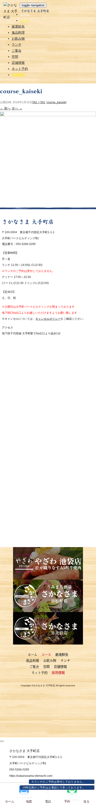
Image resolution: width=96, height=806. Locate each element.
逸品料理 (18, 32)
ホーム (25, 14)
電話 (48, 801)
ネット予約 (20, 69)
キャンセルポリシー (48, 318)
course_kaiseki (56, 102)
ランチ (16, 44)
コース (25, 20)
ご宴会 (16, 50)
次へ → (17, 108)
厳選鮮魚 (18, 26)
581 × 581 (38, 102)
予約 (67, 801)
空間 (15, 56)
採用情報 (18, 75)
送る (86, 801)
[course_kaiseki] (48, 204)
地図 (29, 801)
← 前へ (5, 108)
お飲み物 (18, 38)
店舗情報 (18, 62)
